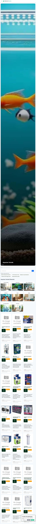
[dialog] (28, 518)
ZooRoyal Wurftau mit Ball (15, 276)
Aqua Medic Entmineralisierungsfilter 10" (27, 447)
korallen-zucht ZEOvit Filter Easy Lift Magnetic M (28, 387)
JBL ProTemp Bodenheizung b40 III (16, 357)
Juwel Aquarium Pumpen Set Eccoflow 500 (16, 387)
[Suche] (33, 271)
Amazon (7, 329)
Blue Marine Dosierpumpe (17, 326)
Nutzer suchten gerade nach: (5, 273)
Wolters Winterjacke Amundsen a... (6, 274)
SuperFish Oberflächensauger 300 (5, 357)
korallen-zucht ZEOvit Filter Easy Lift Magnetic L (28, 327)
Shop (3, 330)
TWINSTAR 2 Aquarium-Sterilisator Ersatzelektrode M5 (6, 478)
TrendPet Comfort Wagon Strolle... (6, 276)
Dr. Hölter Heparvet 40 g (15, 274)
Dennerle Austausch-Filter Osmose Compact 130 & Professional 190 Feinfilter (28, 478)
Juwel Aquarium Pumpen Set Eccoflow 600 (16, 447)
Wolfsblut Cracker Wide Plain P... (24, 274)
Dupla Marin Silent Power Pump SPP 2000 (16, 417)
